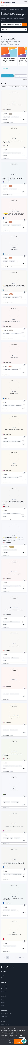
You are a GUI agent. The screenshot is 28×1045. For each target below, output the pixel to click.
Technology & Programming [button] (14, 86)
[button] (25, 2)
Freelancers (3, 9)
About (2, 975)
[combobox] (11, 24)
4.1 (5, 907)
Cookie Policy (22, 1037)
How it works (4, 986)
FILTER (8, 76)
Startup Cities (4, 1016)
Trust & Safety (4, 988)
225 (20, 957)
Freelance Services (5, 1024)
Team (2, 977)
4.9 (5, 366)
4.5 (5, 510)
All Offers (5, 68)
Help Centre (3, 991)
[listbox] (14, 56)
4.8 (5, 113)
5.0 (5, 150)
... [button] (20, 116)
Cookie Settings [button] (11, 1041)
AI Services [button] (4, 86)
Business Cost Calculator (6, 1013)
